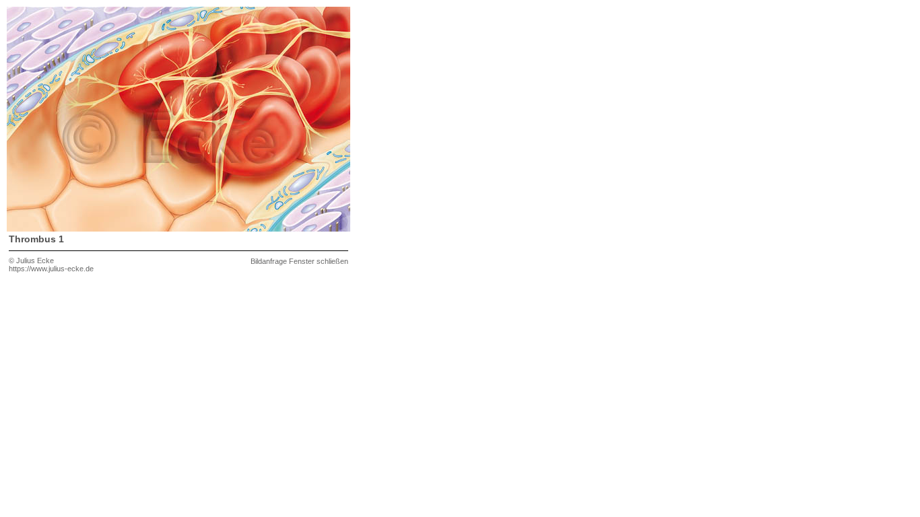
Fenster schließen (318, 261)
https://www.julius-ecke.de (51, 269)
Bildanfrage (269, 261)
